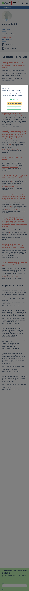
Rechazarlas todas (14, 99)
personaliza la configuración (16, 95)
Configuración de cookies (14, 107)
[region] (14, 98)
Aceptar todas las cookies (14, 103)
